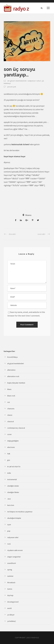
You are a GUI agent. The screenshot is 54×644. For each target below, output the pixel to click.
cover (9, 434)
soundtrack (11, 563)
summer (10, 576)
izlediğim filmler (13, 492)
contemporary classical (16, 428)
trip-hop (10, 595)
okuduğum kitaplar (14, 518)
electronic (11, 447)
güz (8, 460)
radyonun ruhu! (34, 81)
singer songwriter (14, 557)
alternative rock (13, 376)
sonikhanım (9, 94)
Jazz (9, 499)
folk (8, 454)
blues (9, 389)
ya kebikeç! (11, 621)
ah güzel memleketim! (16, 81)
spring (9, 569)
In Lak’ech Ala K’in (13, 466)
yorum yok (11, 87)
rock (9, 544)
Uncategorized (12, 602)
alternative (11, 370)
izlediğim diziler (13, 486)
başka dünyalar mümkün (16, 383)
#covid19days (12, 357)
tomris (9, 589)
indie (9, 473)
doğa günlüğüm (13, 441)
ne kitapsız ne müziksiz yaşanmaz (19, 512)
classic (9, 415)
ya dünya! (10, 615)
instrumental (12, 479)
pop (8, 531)
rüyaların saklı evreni (15, 550)
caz (8, 402)
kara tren (10, 505)
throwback (11, 582)
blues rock (11, 396)
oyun (9, 524)
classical (10, 421)
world (9, 608)
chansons (10, 408)
